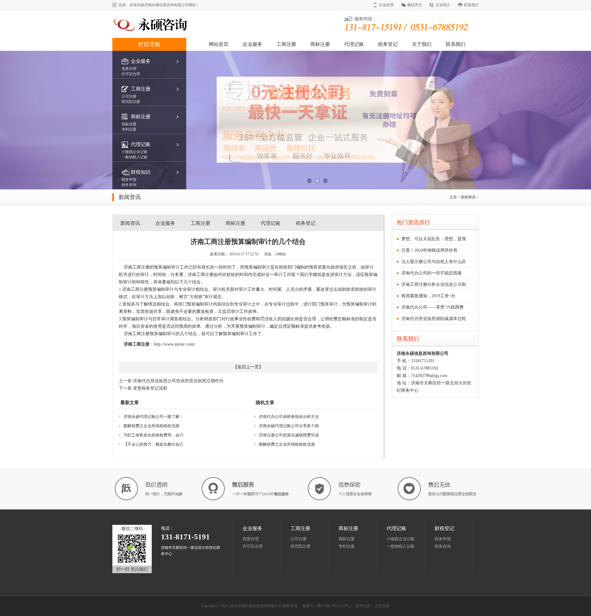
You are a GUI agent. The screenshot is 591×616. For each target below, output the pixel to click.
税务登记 (388, 44)
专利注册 (347, 546)
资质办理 (251, 539)
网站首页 (218, 44)
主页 (453, 197)
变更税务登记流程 (150, 388)
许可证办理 (253, 546)
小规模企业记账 (401, 539)
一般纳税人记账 (401, 546)
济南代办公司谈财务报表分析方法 (289, 416)
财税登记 (444, 528)
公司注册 (299, 539)
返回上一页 (248, 367)
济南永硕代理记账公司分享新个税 (289, 426)
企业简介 (443, 5)
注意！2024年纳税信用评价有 (429, 250)
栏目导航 (149, 44)
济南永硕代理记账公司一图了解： (153, 416)
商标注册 (320, 44)
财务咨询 (443, 546)
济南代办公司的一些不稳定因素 (431, 273)
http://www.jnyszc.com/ (174, 344)
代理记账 (354, 44)
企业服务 (252, 44)
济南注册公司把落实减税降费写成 (289, 435)
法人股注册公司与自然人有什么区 (433, 261)
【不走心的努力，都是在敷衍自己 (153, 444)
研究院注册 (301, 546)
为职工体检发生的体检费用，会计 (153, 435)
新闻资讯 (468, 197)
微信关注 (414, 5)
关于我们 (422, 44)
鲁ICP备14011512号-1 (334, 606)
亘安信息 (382, 606)
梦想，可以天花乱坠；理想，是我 (433, 239)
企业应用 (386, 5)
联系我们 (471, 5)
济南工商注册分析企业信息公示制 (433, 284)
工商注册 (286, 44)
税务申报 (443, 539)
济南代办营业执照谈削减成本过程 (433, 318)
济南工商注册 (137, 344)
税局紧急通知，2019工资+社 (428, 296)
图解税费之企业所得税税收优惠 (151, 426)
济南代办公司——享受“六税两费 (432, 307)
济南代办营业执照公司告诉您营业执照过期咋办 (178, 381)
